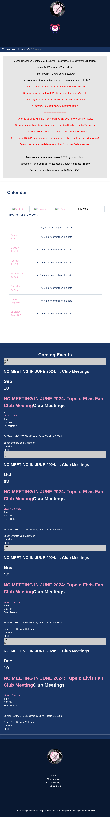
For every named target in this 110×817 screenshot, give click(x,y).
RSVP (64, 157)
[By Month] (18, 209)
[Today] (60, 209)
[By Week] (40, 209)
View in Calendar (12, 415)
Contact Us (55, 786)
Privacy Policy (53, 782)
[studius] (55, 756)
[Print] (11, 201)
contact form (77, 157)
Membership (53, 779)
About (53, 775)
